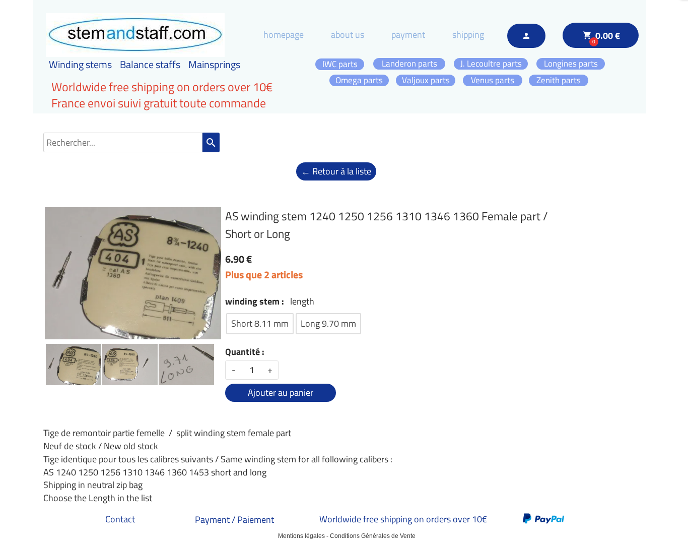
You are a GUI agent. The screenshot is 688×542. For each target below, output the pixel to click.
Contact (120, 519)
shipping (468, 34)
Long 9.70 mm (328, 323)
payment (408, 34)
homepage (283, 34)
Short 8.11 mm (260, 323)
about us (347, 34)
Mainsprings (214, 64)
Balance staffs (150, 64)
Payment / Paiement (234, 519)
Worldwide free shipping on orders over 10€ (403, 519)
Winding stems (80, 64)
